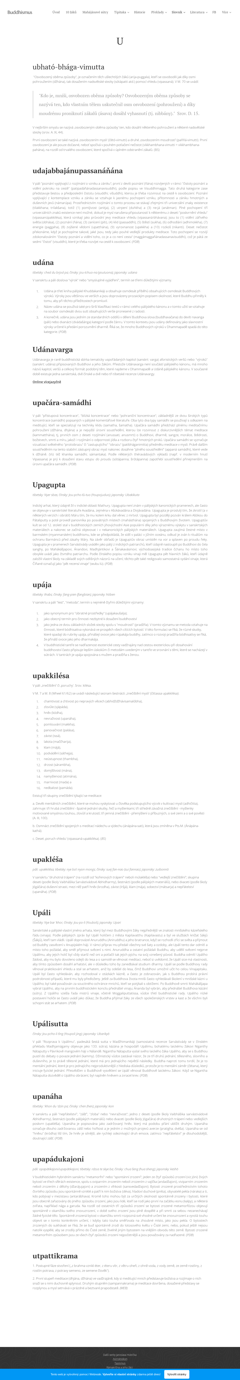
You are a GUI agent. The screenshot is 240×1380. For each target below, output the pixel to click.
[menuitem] (57, 12)
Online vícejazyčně (47, 382)
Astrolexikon (120, 1359)
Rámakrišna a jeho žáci (120, 1367)
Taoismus (120, 1363)
